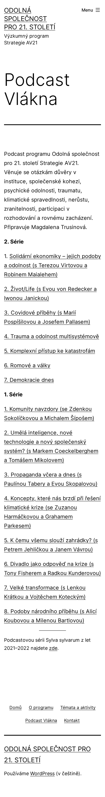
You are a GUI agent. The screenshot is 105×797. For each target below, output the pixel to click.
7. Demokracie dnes (29, 380)
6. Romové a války (27, 365)
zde (53, 648)
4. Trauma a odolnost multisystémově (51, 336)
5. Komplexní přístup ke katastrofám (49, 351)
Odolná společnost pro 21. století (29, 18)
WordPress (42, 773)
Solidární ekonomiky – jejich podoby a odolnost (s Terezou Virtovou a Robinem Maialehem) (52, 265)
